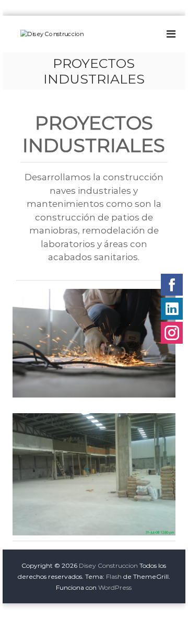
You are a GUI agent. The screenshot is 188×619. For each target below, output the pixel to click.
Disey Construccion (108, 565)
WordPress (115, 587)
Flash (114, 576)
